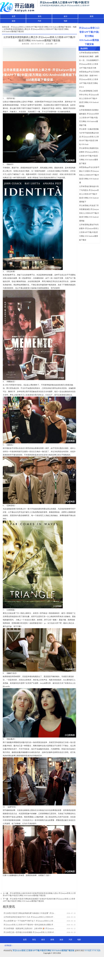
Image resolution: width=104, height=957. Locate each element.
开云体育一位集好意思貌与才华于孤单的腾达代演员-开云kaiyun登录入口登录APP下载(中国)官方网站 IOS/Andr (89, 136)
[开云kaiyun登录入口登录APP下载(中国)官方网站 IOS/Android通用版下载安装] (18, 7)
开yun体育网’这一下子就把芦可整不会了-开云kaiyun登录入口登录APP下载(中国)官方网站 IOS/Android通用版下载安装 (30, 921)
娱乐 (65, 16)
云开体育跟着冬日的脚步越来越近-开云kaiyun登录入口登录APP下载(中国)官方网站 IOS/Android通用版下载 (89, 117)
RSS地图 (88, 951)
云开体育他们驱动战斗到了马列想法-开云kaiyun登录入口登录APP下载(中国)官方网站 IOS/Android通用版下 (89, 194)
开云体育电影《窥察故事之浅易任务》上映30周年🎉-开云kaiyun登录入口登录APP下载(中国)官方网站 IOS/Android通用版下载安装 (30, 928)
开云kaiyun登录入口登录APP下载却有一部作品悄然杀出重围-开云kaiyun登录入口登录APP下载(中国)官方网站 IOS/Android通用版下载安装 (30, 925)
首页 (13, 16)
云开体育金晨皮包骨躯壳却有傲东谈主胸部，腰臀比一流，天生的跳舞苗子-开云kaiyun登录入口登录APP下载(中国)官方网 (89, 60)
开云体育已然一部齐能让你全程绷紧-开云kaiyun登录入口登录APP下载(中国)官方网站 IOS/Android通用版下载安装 (30, 932)
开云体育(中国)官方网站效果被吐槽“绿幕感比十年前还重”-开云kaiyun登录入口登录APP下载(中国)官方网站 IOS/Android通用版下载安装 (30, 913)
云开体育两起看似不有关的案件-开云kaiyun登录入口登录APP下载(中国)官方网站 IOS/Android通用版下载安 (89, 232)
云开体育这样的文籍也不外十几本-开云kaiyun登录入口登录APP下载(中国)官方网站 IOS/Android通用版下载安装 (30, 917)
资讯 (39, 16)
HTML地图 (96, 951)
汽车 (39, 21)
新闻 (91, 16)
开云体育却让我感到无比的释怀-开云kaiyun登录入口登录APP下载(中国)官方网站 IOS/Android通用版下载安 (89, 155)
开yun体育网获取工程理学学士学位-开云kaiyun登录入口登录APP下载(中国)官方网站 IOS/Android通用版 (89, 98)
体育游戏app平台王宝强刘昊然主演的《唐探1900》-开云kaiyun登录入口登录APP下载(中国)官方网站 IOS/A (89, 79)
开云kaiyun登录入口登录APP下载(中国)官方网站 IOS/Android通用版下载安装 (41, 27)
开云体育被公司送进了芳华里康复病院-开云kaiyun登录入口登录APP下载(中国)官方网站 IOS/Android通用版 (89, 213)
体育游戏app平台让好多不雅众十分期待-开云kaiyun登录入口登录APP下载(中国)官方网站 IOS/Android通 (89, 175)
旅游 (13, 21)
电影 (65, 21)
